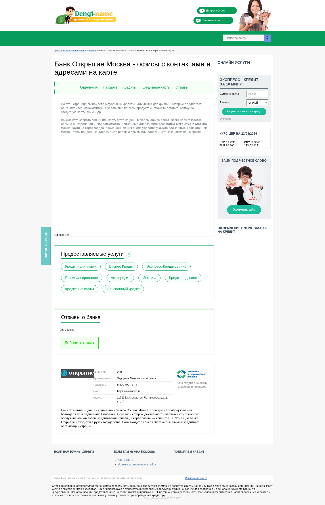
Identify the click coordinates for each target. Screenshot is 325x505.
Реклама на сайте (196, 478)
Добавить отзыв (79, 343)
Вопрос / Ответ (215, 10)
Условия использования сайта (137, 464)
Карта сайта (125, 459)
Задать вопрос (212, 20)
